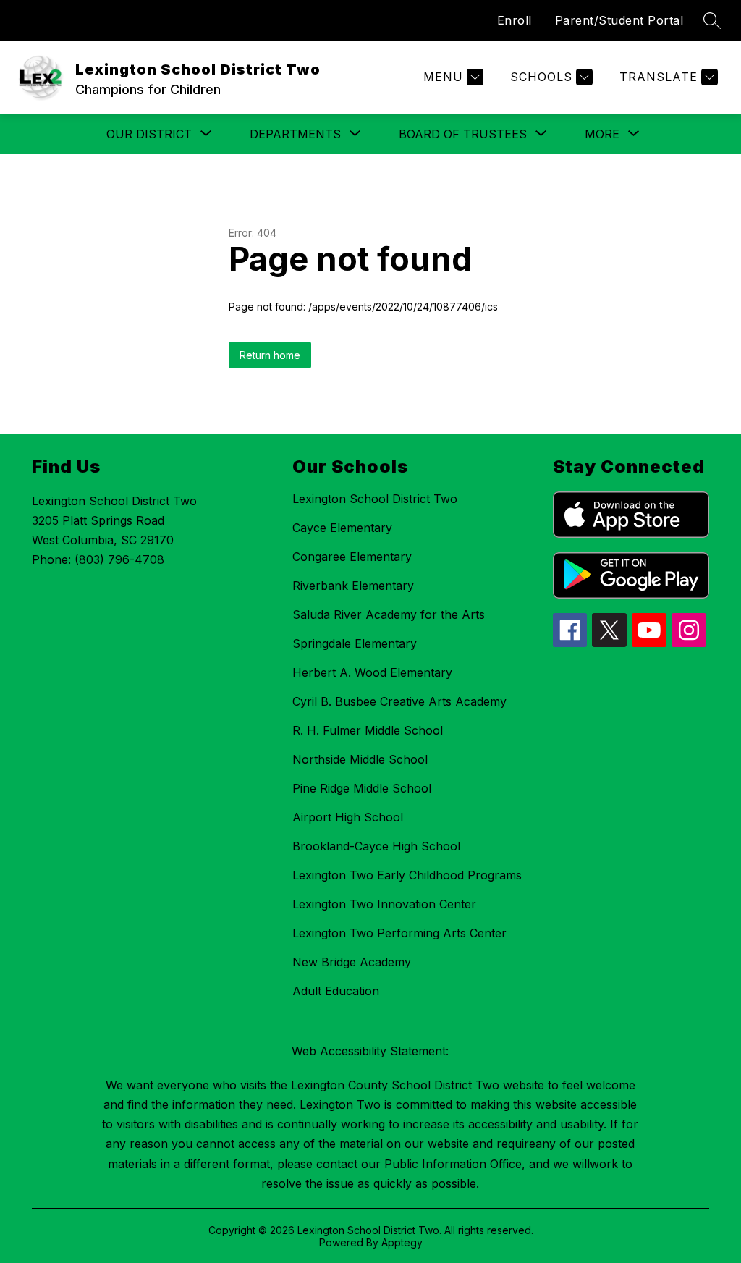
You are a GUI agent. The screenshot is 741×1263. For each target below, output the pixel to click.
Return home (270, 355)
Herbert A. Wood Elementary (372, 672)
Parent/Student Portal (619, 20)
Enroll (514, 20)
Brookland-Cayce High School (376, 846)
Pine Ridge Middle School (361, 788)
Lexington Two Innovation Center (384, 904)
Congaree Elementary (352, 556)
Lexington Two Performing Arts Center (399, 933)
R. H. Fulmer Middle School (367, 730)
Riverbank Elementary (353, 585)
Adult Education (335, 991)
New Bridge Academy (351, 962)
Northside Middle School (360, 759)
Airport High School (347, 817)
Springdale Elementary (354, 643)
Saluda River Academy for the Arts (388, 614)
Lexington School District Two (374, 498)
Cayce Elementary (342, 527)
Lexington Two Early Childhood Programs (407, 875)
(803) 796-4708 (119, 559)
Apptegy (402, 1242)
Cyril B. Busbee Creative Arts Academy (399, 701)
